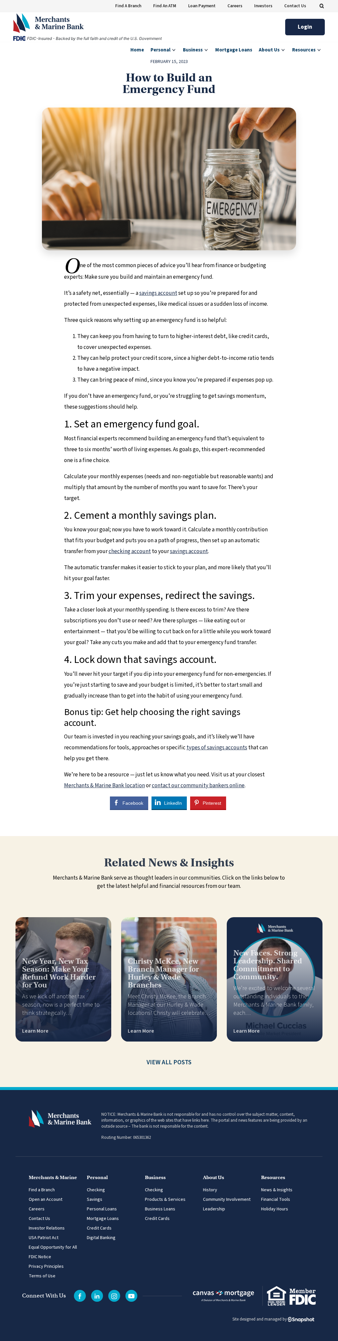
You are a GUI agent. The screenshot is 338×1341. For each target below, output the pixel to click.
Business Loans (160, 1209)
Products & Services (165, 1199)
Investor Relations (47, 1228)
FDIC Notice (40, 1257)
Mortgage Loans (103, 1218)
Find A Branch (128, 6)
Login (305, 27)
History (210, 1190)
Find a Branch (42, 1190)
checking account (130, 551)
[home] (48, 23)
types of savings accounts (216, 748)
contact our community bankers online (198, 786)
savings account (158, 293)
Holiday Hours (274, 1209)
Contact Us (295, 6)
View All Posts (169, 1062)
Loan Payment (202, 6)
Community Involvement (227, 1199)
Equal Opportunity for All (53, 1247)
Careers (234, 6)
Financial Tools (275, 1199)
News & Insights (276, 1190)
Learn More (35, 1031)
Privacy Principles (46, 1266)
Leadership (214, 1209)
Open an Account (45, 1199)
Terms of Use (42, 1276)
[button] (322, 6)
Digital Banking (101, 1237)
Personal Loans (102, 1209)
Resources (304, 50)
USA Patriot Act (43, 1237)
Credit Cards (99, 1228)
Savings (94, 1199)
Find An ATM (164, 6)
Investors (263, 6)
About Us (270, 50)
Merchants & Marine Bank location (104, 786)
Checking (96, 1190)
